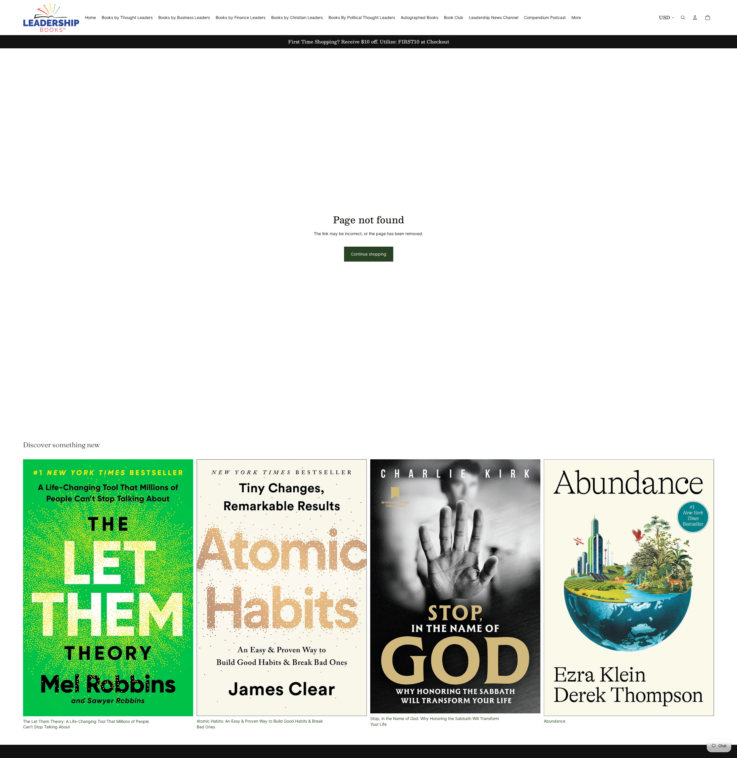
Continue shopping (368, 254)
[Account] (695, 17)
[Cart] (707, 17)
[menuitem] (576, 17)
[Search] (683, 17)
